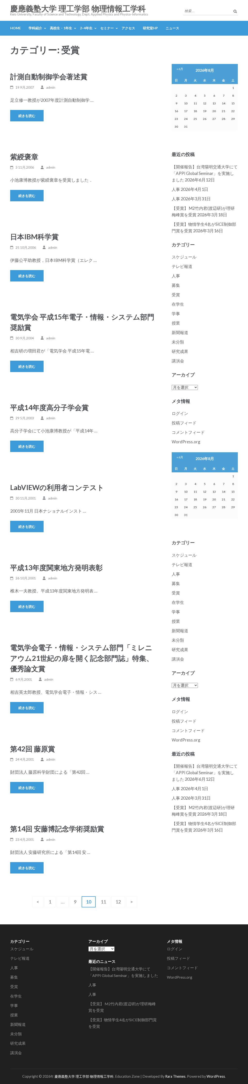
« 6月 (180, 69)
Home (15, 28)
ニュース (172, 28)
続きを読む (26, 116)
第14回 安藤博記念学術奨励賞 (57, 828)
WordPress (216, 1076)
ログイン (180, 413)
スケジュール (184, 256)
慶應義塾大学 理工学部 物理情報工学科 (78, 8)
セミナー (107, 28)
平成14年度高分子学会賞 (49, 407)
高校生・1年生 (61, 28)
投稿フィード (184, 422)
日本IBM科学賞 (34, 236)
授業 (176, 323)
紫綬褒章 (24, 156)
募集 (176, 285)
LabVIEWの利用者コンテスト (57, 487)
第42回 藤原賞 (32, 748)
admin (50, 87)
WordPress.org (186, 441)
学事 (176, 313)
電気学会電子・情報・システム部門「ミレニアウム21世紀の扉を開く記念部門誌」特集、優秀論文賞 (81, 658)
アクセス (128, 28)
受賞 (176, 294)
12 (118, 903)
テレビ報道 (182, 266)
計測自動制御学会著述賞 (48, 76)
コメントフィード (188, 432)
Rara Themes (175, 1076)
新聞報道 (180, 332)
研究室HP (150, 28)
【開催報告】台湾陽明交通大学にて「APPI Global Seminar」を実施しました (205, 173)
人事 (176, 189)
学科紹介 (35, 28)
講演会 (178, 360)
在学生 (178, 304)
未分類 (178, 341)
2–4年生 (86, 28)
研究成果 (180, 351)
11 (103, 903)
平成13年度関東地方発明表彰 (56, 567)
